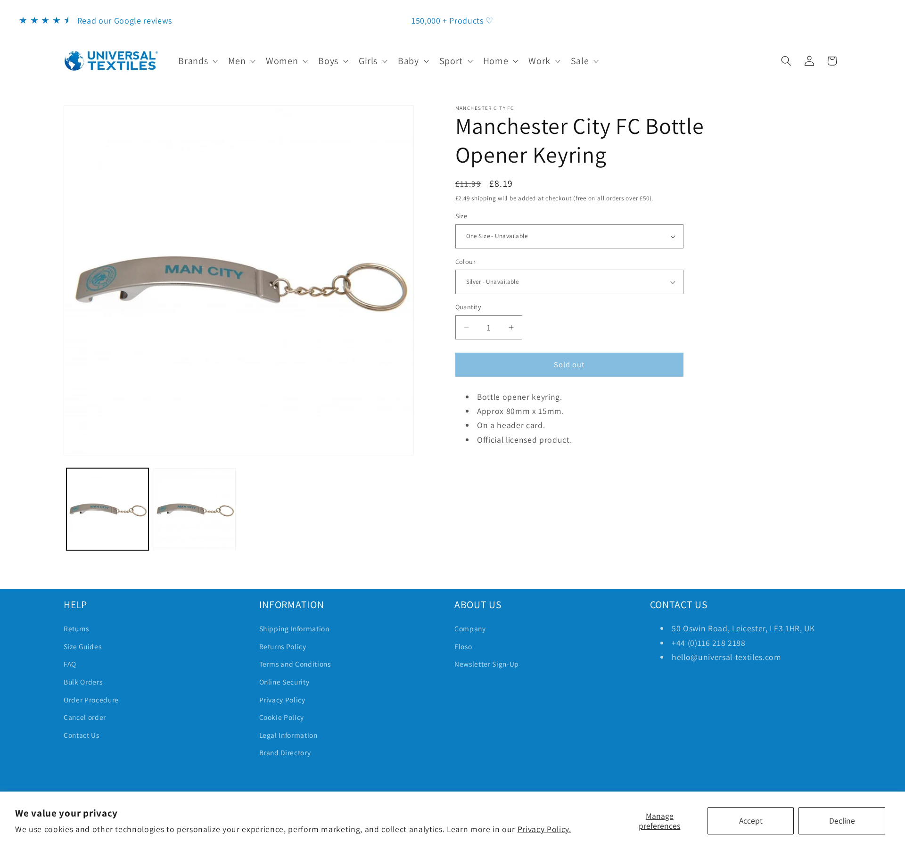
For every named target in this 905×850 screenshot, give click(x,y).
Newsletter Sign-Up (486, 663)
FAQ (70, 663)
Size (461, 215)
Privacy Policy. (544, 829)
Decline (842, 820)
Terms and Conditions (295, 663)
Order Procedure (91, 699)
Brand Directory (285, 752)
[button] (197, 61)
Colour (465, 261)
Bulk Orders (83, 681)
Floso (463, 646)
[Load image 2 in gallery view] (195, 509)
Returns (76, 628)
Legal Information (288, 735)
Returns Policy (282, 646)
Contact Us (81, 735)
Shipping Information (294, 628)
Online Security (284, 681)
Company (470, 628)
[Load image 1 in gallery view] (107, 509)
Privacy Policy (282, 699)
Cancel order (85, 717)
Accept (751, 820)
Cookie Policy (281, 717)
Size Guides (82, 646)
